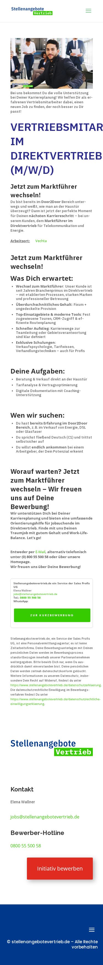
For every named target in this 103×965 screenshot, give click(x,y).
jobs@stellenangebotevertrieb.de (35, 594)
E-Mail (40, 551)
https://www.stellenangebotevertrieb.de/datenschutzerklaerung (55, 685)
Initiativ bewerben (60, 868)
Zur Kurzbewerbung (52, 615)
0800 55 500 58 (30, 597)
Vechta (41, 240)
